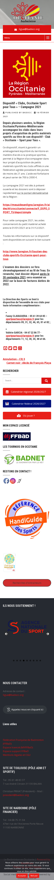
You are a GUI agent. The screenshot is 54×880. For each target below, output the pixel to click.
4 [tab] (23, 660)
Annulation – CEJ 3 (14, 359)
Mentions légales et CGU (17, 755)
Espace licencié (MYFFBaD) (18, 747)
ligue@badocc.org (29, 29)
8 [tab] (37, 660)
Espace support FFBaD (16, 751)
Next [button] (47, 634)
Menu (7, 37)
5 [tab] (27, 660)
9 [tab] (40, 660)
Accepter (22, 876)
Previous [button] (6, 634)
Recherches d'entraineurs (27, 582)
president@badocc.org (16, 795)
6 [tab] (30, 660)
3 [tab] (20, 660)
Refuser (34, 876)
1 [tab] (14, 660)
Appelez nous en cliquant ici (27, 709)
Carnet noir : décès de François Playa (28, 362)
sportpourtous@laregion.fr (20, 318)
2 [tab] (17, 660)
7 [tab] (33, 660)
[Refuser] (50, 869)
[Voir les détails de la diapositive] (27, 626)
